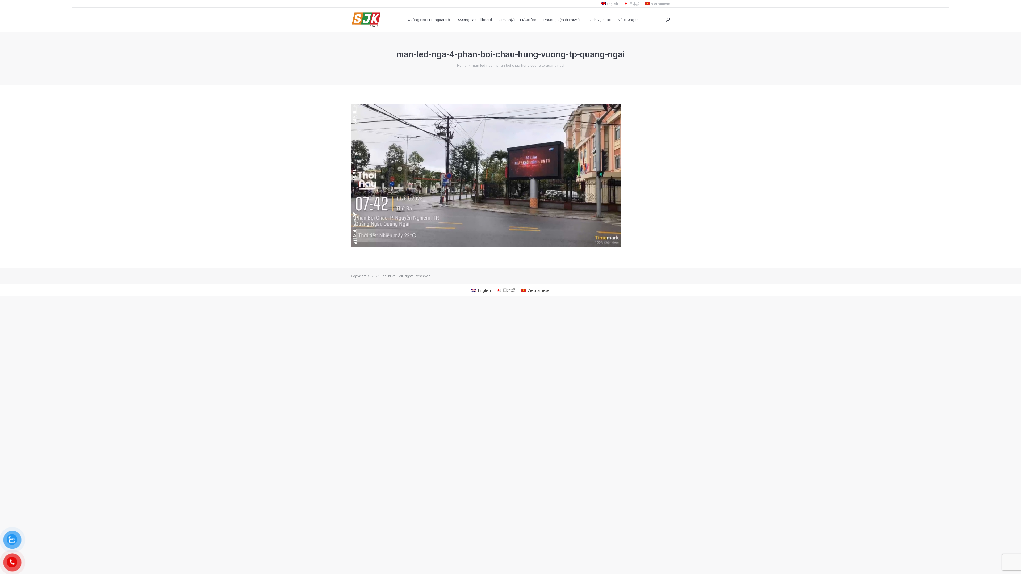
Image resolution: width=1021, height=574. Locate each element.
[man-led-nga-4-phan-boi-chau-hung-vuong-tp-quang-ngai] (510, 175)
